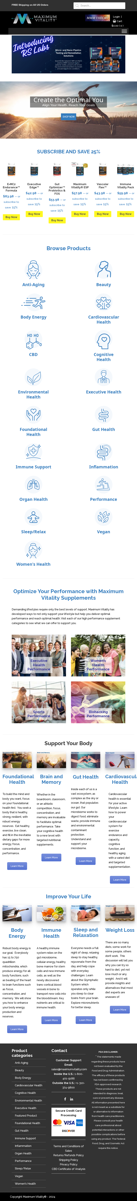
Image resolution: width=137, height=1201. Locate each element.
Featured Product (26, 1115)
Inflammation (23, 1145)
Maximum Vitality (34, 18)
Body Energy (17, 933)
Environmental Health (28, 1100)
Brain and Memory (51, 779)
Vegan (19, 1176)
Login (116, 16)
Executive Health (25, 1108)
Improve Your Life (68, 896)
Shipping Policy (68, 1160)
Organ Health (23, 1153)
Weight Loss (119, 930)
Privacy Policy (68, 1164)
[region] (68, 110)
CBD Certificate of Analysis (68, 1169)
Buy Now (11, 217)
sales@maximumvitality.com (69, 1069)
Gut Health (86, 777)
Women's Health (25, 1183)
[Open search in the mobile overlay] (99, 5)
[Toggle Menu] (124, 31)
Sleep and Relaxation (85, 932)
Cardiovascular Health (28, 1085)
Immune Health (51, 933)
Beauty (19, 1070)
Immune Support (25, 1138)
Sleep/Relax (23, 1168)
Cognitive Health (25, 1092)
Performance (23, 1161)
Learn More (17, 866)
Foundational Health (18, 779)
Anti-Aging (21, 1062)
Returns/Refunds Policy (68, 1155)
